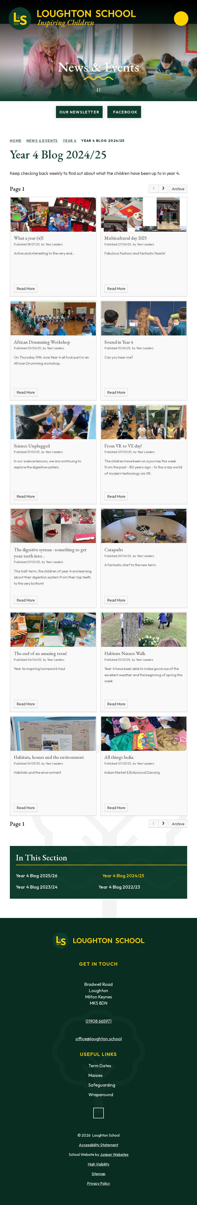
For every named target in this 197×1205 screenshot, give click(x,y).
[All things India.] (143, 734)
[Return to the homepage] (72, 18)
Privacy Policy (98, 1183)
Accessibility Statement (98, 1144)
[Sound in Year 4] (143, 318)
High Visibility (98, 1164)
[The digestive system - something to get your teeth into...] (53, 526)
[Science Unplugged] (53, 422)
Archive (178, 188)
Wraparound (100, 1094)
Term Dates (99, 1065)
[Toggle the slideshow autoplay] (98, 90)
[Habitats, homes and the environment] (53, 734)
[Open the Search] (164, 18)
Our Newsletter (79, 112)
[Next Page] (163, 189)
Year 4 (69, 140)
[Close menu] (181, 18)
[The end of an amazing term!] (53, 630)
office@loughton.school (98, 1038)
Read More (26, 288)
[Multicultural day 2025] (143, 214)
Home (16, 140)
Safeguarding (101, 1085)
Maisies (95, 1075)
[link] (154, 189)
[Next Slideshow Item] (109, 90)
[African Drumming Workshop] (53, 318)
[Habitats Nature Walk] (143, 630)
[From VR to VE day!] (143, 422)
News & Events (42, 140)
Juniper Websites (114, 1154)
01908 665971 (98, 1021)
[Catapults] (143, 526)
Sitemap (98, 1173)
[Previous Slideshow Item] (88, 90)
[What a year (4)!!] (53, 214)
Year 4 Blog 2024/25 (103, 140)
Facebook (125, 112)
